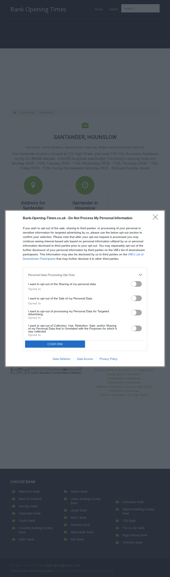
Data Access (85, 358)
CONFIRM (55, 344)
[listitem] (85, 275)
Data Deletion (61, 358)
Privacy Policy (109, 358)
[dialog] (85, 288)
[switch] (136, 284)
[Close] (157, 218)
